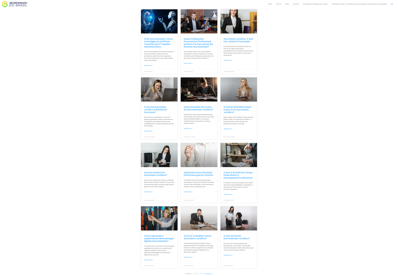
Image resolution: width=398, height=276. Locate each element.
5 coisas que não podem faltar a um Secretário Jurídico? (238, 109)
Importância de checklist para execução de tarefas (198, 174)
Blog (287, 4)
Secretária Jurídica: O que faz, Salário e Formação (238, 40)
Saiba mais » (148, 65)
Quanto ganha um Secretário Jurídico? (155, 174)
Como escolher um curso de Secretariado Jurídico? (199, 108)
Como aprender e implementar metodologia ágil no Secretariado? (159, 238)
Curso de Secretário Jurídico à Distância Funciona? (155, 109)
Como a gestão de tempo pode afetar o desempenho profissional (238, 175)
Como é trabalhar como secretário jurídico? (197, 237)
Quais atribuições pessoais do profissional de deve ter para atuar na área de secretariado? (198, 42)
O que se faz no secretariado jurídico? (237, 237)
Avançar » (209, 274)
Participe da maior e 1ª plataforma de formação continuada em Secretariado (359, 4)
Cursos (278, 4)
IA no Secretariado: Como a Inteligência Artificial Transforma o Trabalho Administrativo (158, 42)
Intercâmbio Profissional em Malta (315, 4)
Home (270, 4)
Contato (296, 4)
